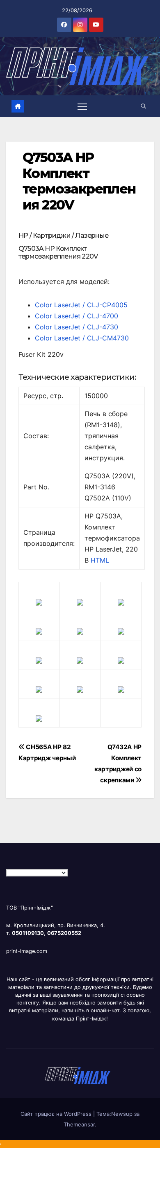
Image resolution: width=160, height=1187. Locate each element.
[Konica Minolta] (39, 718)
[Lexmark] (80, 631)
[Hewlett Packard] (39, 631)
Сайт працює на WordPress (57, 1113)
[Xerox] (121, 660)
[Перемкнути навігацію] (82, 106)
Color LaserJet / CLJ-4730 (76, 327)
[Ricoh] (121, 689)
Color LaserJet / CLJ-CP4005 (81, 305)
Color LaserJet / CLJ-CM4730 (82, 338)
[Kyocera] (39, 689)
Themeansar (79, 1124)
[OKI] (121, 631)
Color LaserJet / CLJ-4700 (76, 316)
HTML (100, 560)
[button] (143, 106)
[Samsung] (80, 660)
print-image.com (26, 951)
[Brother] (39, 602)
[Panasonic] (39, 660)
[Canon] (80, 602)
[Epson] (121, 602)
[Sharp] (80, 689)
